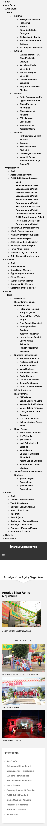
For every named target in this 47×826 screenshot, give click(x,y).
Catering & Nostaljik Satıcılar (21, 790)
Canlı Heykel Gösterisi (12, 741)
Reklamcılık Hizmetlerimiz (19, 780)
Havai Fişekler (13, 785)
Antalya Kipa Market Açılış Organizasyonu (20, 675)
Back (7, 2)
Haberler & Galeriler (16, 809)
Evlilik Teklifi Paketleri (17, 795)
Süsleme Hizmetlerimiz (18, 776)
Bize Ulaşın (12, 814)
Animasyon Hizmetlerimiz (19, 766)
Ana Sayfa (12, 761)
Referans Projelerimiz (17, 805)
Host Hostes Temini (10, 708)
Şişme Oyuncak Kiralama (19, 800)
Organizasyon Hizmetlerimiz (20, 771)
